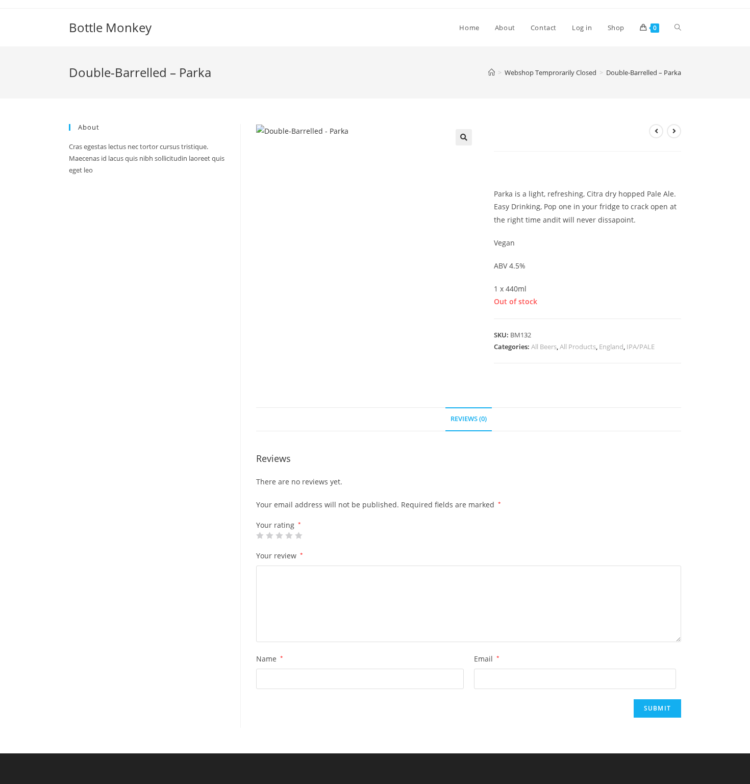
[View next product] (674, 131)
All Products (578, 346)
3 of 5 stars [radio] (279, 535)
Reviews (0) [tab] (469, 418)
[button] (464, 137)
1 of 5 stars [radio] (259, 535)
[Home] (491, 72)
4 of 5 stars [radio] (288, 535)
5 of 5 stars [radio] (298, 535)
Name (269, 659)
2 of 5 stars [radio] (269, 535)
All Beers (544, 346)
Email (486, 659)
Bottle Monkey (110, 27)
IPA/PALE (641, 346)
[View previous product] (656, 131)
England (611, 346)
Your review (279, 555)
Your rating (278, 525)
